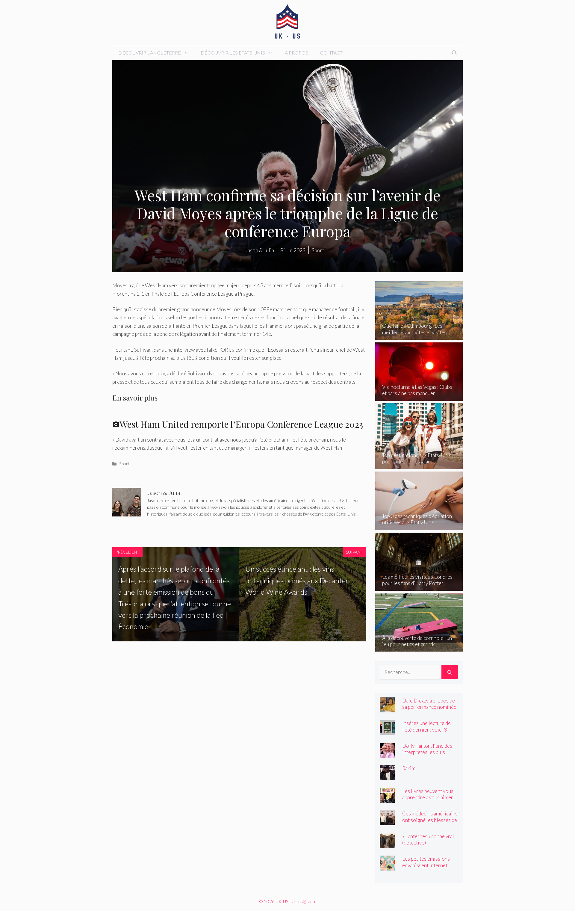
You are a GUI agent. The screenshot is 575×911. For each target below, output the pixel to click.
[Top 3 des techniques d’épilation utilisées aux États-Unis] (419, 526)
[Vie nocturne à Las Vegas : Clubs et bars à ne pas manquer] (419, 397)
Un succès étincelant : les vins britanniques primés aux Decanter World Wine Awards (297, 580)
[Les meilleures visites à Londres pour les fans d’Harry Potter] (419, 587)
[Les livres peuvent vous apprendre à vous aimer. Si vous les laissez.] (387, 799)
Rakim (408, 768)
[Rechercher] (449, 672)
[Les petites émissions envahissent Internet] (387, 866)
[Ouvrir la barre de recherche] (454, 52)
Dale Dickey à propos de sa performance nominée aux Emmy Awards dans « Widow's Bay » (429, 710)
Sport (124, 463)
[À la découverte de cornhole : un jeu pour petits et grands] (419, 647)
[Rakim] (387, 776)
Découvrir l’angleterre (149, 52)
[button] (239, 419)
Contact (331, 52)
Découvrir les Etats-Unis (233, 52)
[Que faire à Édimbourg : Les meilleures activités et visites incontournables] (419, 336)
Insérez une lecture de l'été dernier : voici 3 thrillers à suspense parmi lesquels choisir (426, 732)
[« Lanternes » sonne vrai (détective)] (387, 844)
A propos (296, 52)
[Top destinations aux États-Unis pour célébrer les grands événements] (419, 465)
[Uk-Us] (287, 22)
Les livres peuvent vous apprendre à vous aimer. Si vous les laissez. (428, 797)
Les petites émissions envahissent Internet (426, 862)
